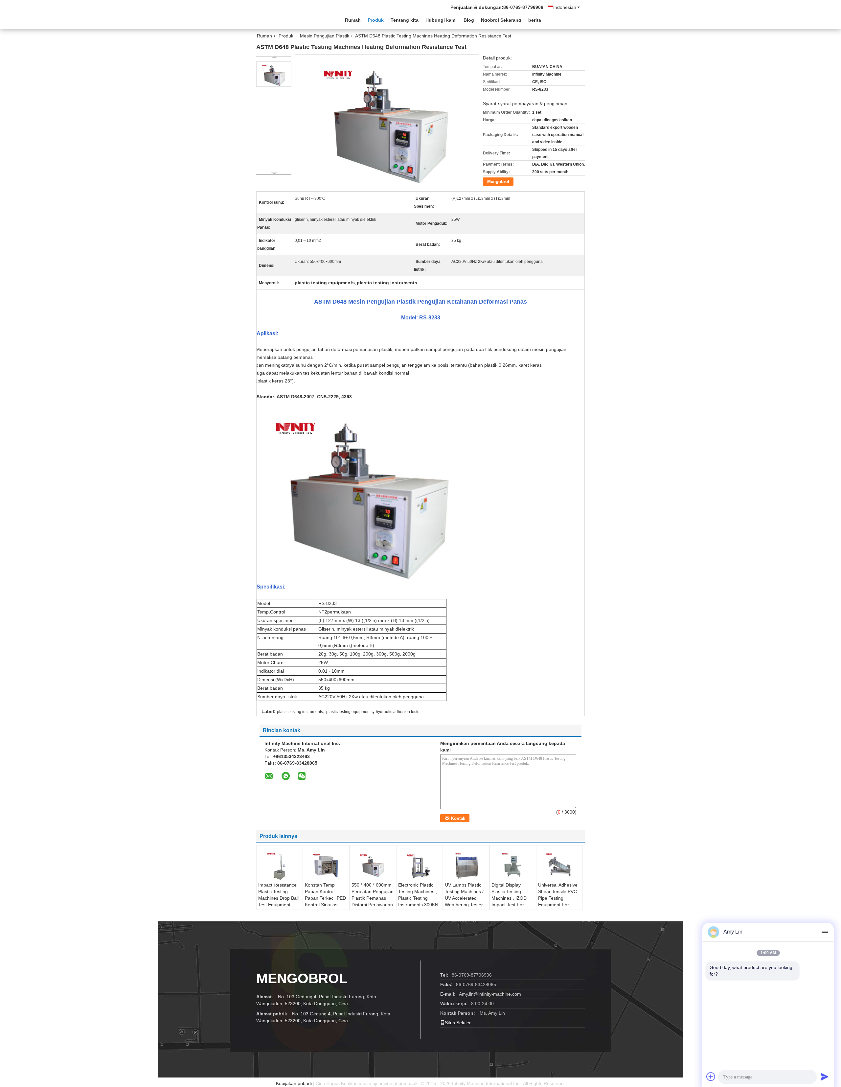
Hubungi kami (441, 20)
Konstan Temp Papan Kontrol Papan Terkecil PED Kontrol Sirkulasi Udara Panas (325, 898)
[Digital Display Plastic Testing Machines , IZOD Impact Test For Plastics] (513, 865)
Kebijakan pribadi (294, 1083)
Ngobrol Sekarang (501, 20)
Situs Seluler (458, 1022)
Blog (469, 20)
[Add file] (711, 1076)
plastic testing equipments (349, 711)
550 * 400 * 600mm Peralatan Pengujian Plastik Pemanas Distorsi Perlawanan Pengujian (373, 898)
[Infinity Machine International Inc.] (292, 19)
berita (534, 20)
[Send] (824, 1076)
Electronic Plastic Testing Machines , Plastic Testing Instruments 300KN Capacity (418, 898)
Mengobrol (498, 181)
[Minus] (825, 932)
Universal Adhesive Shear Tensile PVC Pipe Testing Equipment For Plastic (558, 898)
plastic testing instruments (300, 711)
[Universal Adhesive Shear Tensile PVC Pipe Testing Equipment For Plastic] (559, 865)
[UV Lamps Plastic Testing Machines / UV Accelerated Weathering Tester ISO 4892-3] (466, 865)
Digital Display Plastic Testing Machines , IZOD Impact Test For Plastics (509, 898)
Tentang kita (405, 20)
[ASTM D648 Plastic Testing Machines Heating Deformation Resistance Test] (273, 74)
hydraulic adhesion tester (398, 711)
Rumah (353, 20)
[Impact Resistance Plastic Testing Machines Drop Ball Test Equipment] (280, 866)
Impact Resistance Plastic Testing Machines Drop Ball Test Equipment (278, 894)
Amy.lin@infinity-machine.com (490, 994)
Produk (376, 20)
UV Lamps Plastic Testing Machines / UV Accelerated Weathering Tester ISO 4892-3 (464, 898)
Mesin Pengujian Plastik (324, 36)
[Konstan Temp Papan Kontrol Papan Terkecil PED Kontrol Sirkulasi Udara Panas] (326, 865)
